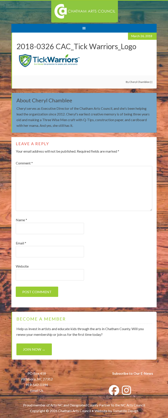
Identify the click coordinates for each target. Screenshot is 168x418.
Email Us (36, 390)
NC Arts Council (133, 405)
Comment (24, 163)
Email (21, 243)
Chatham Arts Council (84, 12)
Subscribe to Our (126, 373)
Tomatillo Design (125, 411)
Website (22, 266)
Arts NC (56, 405)
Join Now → (34, 349)
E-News (146, 373)
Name (21, 220)
